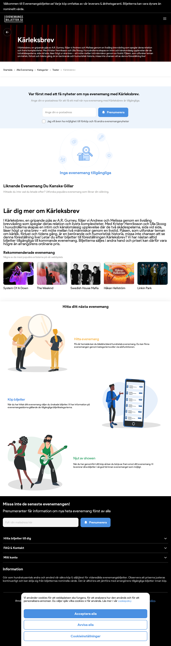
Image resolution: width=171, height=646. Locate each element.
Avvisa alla (85, 625)
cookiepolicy (124, 600)
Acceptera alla (85, 614)
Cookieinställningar (13, 584)
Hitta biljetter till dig (17, 538)
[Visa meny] (164, 18)
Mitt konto (11, 557)
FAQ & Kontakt (14, 548)
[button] (85, 538)
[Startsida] (14, 18)
